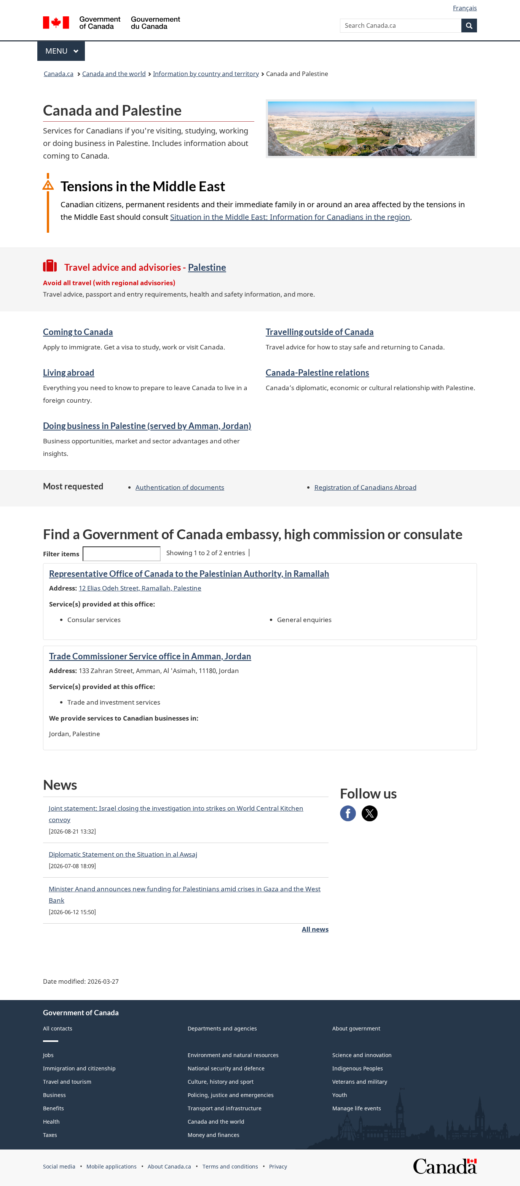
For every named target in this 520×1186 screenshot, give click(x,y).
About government (356, 1028)
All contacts (57, 1028)
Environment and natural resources (233, 1055)
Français (465, 8)
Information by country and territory (206, 74)
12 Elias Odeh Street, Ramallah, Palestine (140, 588)
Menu (57, 51)
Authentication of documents (180, 487)
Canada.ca (58, 74)
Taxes (50, 1134)
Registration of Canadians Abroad (365, 487)
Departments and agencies (222, 1028)
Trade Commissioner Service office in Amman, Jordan (150, 656)
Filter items (61, 553)
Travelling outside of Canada (320, 332)
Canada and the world (114, 74)
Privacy (278, 1166)
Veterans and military (359, 1081)
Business (54, 1095)
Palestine (207, 267)
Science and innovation (362, 1055)
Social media (59, 1166)
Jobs (48, 1055)
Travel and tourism (67, 1081)
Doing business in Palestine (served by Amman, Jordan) (147, 426)
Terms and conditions (230, 1166)
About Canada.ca (169, 1166)
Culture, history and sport (221, 1081)
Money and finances (213, 1134)
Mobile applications (111, 1166)
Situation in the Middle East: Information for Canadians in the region (290, 217)
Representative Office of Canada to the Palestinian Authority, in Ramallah (189, 573)
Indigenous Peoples (357, 1068)
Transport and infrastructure (225, 1108)
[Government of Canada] (111, 23)
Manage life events (356, 1108)
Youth (339, 1095)
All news (315, 929)
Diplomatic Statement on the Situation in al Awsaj (123, 854)
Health (51, 1121)
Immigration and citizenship (79, 1068)
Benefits (53, 1108)
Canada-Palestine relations (317, 372)
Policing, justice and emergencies (231, 1095)
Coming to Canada (78, 332)
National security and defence (226, 1068)
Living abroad (68, 372)
